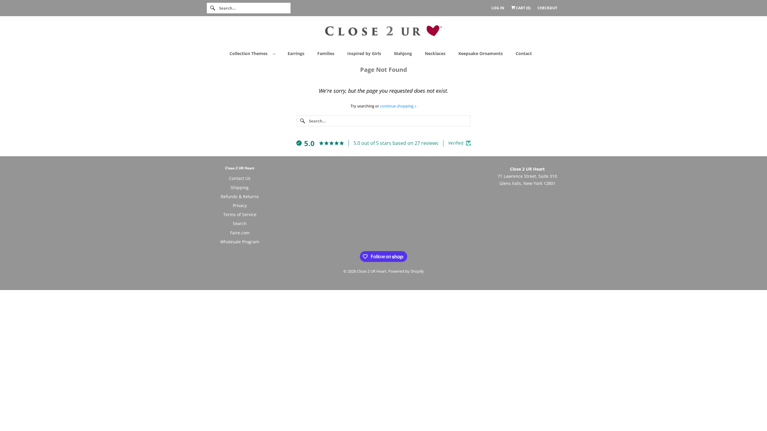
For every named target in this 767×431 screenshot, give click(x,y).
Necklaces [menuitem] (435, 53)
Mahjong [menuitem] (403, 53)
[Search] (213, 8)
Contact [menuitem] (524, 53)
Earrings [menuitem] (296, 53)
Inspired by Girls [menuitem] (364, 53)
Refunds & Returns (240, 196)
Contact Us (239, 178)
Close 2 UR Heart (371, 271)
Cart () (523, 7)
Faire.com (240, 233)
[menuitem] (255, 53)
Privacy (240, 205)
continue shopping (397, 106)
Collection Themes (250, 53)
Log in (497, 7)
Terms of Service (239, 214)
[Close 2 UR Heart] (383, 33)
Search (240, 223)
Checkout (547, 7)
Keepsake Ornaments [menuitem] (480, 53)
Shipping (240, 187)
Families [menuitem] (325, 53)
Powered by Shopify (406, 271)
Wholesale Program (239, 242)
